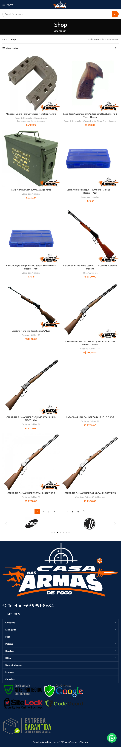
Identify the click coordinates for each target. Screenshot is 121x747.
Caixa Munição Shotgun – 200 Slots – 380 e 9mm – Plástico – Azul (31, 267)
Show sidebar (12, 48)
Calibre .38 (35, 424)
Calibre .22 (93, 273)
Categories (59, 31)
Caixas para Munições (31, 194)
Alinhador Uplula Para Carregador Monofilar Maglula (31, 113)
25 (72, 511)
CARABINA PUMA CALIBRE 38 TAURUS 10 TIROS (90, 417)
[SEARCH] (115, 14)
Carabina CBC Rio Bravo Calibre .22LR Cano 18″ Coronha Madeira (90, 267)
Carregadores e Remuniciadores (31, 121)
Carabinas (26, 335)
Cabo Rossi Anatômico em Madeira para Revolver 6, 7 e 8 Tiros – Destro (90, 115)
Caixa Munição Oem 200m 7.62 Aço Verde (31, 189)
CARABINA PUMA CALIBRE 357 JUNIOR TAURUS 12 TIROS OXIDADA (90, 343)
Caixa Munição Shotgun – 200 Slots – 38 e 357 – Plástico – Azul (90, 191)
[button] (6, 524)
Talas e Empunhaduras (106, 121)
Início (4, 39)
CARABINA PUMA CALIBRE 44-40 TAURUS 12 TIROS (90, 493)
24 (66, 511)
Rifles (85, 273)
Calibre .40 (89, 497)
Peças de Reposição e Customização (31, 118)
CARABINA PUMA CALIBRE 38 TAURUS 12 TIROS (31, 493)
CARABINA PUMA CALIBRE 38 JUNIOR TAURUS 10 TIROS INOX (31, 419)
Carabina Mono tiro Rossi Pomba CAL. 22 (31, 330)
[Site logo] (60, 4)
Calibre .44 (100, 497)
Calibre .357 (94, 348)
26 (78, 511)
